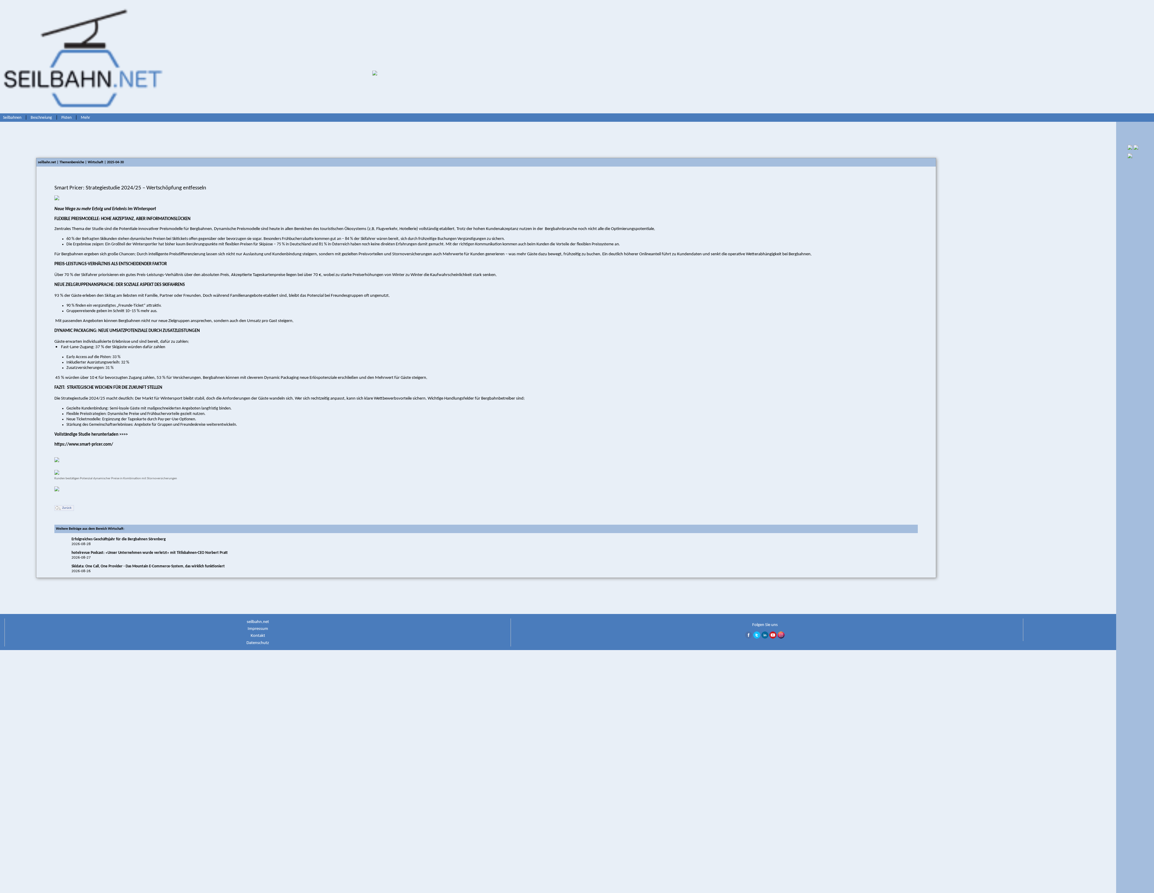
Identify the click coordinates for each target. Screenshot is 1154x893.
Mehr (85, 117)
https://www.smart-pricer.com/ (83, 444)
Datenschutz (257, 643)
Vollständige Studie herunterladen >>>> (91, 434)
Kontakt (258, 636)
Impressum (258, 629)
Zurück (67, 508)
